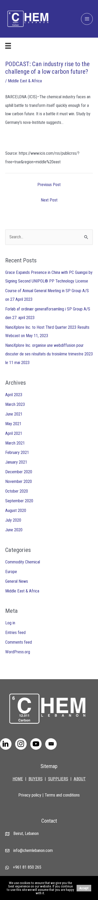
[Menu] (8, 46)
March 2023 (15, 404)
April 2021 (13, 433)
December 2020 (18, 471)
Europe (11, 571)
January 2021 (16, 462)
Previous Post (49, 184)
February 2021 (17, 452)
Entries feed (15, 632)
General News (16, 581)
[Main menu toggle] (87, 19)
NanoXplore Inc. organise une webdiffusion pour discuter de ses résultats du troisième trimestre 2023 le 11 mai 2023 (49, 354)
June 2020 (13, 529)
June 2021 (13, 414)
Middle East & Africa (25, 80)
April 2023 (13, 394)
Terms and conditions (62, 795)
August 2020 (15, 510)
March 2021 (15, 443)
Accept (84, 888)
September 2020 (19, 500)
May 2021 (13, 423)
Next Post (49, 200)
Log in (10, 622)
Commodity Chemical (22, 561)
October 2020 (16, 491)
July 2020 (13, 520)
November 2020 (18, 481)
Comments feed (18, 642)
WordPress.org (17, 651)
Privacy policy (29, 795)
